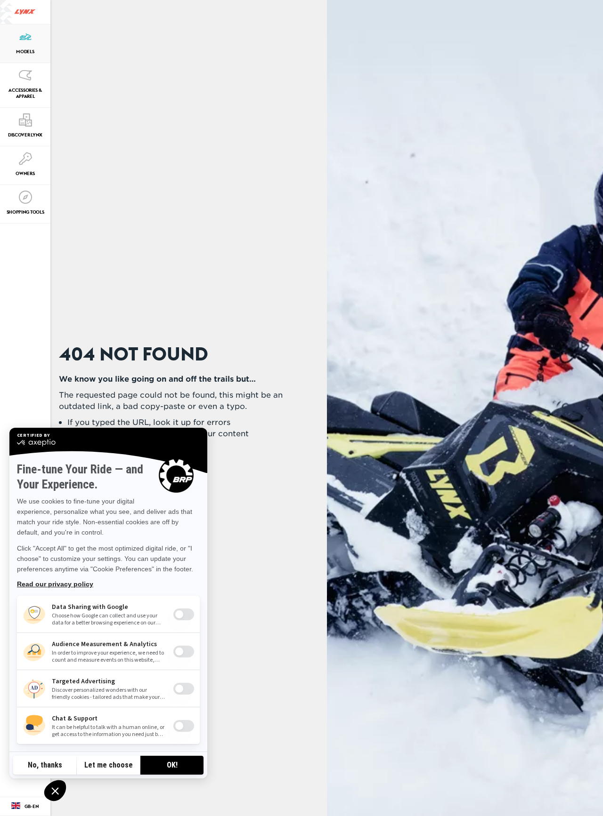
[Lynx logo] (24, 12)
